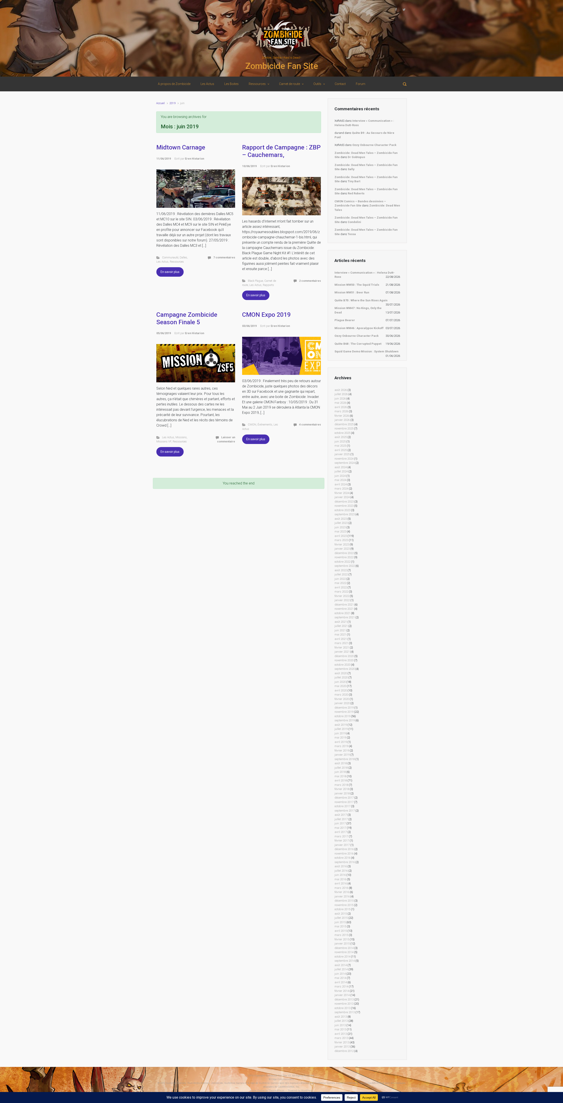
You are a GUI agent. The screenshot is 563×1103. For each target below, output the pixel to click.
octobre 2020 (342, 664)
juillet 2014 (341, 969)
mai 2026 (340, 402)
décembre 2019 (344, 707)
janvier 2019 (342, 754)
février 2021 (342, 647)
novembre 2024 (344, 458)
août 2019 (341, 724)
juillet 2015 (341, 917)
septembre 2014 (345, 960)
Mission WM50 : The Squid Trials (357, 284)
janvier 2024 (342, 497)
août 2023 (341, 518)
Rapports (268, 285)
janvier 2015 (342, 943)
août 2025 (341, 437)
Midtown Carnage (180, 147)
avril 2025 (341, 450)
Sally (351, 169)
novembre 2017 (344, 802)
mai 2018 (340, 776)
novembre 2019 (344, 711)
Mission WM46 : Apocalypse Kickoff (359, 328)
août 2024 (341, 467)
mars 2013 (341, 1038)
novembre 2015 (344, 905)
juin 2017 (340, 823)
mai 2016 (340, 879)
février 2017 (342, 840)
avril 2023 (341, 536)
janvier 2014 (342, 995)
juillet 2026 (341, 394)
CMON (252, 424)
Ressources (177, 261)
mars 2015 (341, 935)
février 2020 (342, 699)
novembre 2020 (344, 660)
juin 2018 (340, 771)
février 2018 (342, 789)
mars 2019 (341, 746)
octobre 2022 (342, 561)
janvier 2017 (342, 845)
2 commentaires (310, 280)
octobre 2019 (342, 716)
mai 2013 (340, 1029)
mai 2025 (340, 445)
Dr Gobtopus (356, 157)
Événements (265, 424)
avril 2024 (341, 484)
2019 (172, 103)
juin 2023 (340, 527)
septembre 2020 (345, 668)
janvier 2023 (342, 548)
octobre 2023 (342, 510)
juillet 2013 (341, 1020)
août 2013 (341, 1016)
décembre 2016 (344, 849)
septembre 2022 (345, 565)
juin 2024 (340, 475)
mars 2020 (341, 694)
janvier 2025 (342, 454)
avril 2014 (341, 982)
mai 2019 (340, 737)
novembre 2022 (344, 557)
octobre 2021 (342, 613)
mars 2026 (341, 411)
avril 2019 (341, 742)
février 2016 (342, 892)
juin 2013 (340, 1025)
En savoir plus (170, 272)
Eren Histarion (194, 158)
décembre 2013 (344, 999)
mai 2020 (340, 686)
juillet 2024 (341, 471)
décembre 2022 (344, 553)
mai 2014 (340, 978)
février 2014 (342, 991)
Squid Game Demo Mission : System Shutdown (366, 351)
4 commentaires (310, 424)
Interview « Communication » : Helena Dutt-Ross (365, 275)
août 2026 (341, 390)
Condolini (354, 222)
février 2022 (342, 596)
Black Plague (255, 280)
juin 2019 (340, 733)
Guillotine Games (176, 1083)
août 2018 (341, 763)
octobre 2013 (342, 1008)
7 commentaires (224, 257)
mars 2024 (341, 488)
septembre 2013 (345, 1012)
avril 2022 (341, 587)
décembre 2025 (344, 424)
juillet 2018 (341, 767)
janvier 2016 (342, 896)
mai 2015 (340, 926)
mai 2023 (340, 531)
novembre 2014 (344, 952)
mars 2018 (341, 784)
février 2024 (342, 493)
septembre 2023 (345, 514)
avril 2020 (341, 690)
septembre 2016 (345, 862)
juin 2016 (340, 875)
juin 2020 (340, 681)
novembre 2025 (344, 428)
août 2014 (341, 965)
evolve (253, 1090)
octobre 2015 (342, 909)
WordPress (307, 1090)
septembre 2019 (345, 720)
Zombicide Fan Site (281, 66)
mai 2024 (340, 480)
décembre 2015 (344, 900)
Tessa (352, 234)
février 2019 (342, 750)
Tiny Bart (354, 181)
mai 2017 (340, 827)
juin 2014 (340, 973)
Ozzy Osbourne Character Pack (374, 145)
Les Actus (162, 261)
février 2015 (342, 939)
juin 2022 (340, 578)
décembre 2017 (344, 797)
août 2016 (341, 866)
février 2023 (342, 544)
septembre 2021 (345, 617)
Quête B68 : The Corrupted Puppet (358, 343)
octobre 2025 (342, 433)
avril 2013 (341, 1033)
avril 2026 (341, 407)
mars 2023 (341, 540)
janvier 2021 (342, 651)
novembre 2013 (344, 1003)
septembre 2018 (345, 759)
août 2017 (341, 814)
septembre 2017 (345, 810)
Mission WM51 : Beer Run (352, 292)
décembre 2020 (344, 656)
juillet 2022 (341, 574)
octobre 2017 (342, 806)
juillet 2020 (341, 677)
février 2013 (342, 1042)
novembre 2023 (344, 505)
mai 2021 (340, 634)
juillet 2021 (341, 626)
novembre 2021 (344, 608)
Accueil (160, 103)
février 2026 (342, 415)
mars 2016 (341, 887)
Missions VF (163, 441)
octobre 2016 (342, 857)
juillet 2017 (341, 819)
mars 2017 (341, 836)
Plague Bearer (345, 320)
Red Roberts (356, 193)
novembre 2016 (344, 853)
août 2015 (341, 913)
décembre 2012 (344, 1051)
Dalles (183, 257)
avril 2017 (341, 832)
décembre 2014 (344, 948)
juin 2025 (340, 441)
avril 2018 (341, 780)
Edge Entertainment (282, 1079)
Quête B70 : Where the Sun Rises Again (361, 300)
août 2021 (341, 621)
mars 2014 (341, 986)
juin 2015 (340, 922)
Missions (181, 437)
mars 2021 (341, 643)
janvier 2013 (342, 1046)
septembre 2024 (345, 462)
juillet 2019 (341, 729)
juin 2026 (340, 398)
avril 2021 (341, 639)
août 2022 (341, 570)
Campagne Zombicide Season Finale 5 (186, 318)
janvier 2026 (342, 420)
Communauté (170, 257)
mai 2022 (340, 583)
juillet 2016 (341, 870)
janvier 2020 (342, 703)
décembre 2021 (344, 604)
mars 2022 (341, 591)
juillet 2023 (341, 523)
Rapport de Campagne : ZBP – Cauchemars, (281, 151)
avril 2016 (341, 883)
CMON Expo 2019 (266, 314)
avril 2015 (341, 930)
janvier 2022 (342, 600)
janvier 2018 (342, 793)
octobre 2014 (342, 956)
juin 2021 (340, 630)
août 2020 (341, 673)
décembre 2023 (344, 501)
